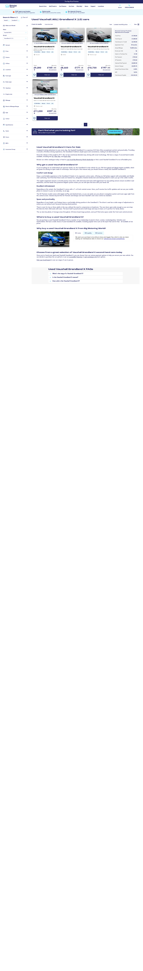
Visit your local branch (44, 260)
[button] (24, 17)
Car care (71, 6)
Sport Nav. (67, 156)
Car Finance (62, 6)
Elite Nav (57, 156)
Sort (111, 24)
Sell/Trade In (53, 6)
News (86, 6)
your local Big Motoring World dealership (80, 159)
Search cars (43, 6)
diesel (116, 168)
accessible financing (75, 257)
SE (53, 156)
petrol (109, 168)
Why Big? (79, 6)
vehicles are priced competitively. (114, 239)
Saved (120, 7)
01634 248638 (129, 7)
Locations (101, 6)
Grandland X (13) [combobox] (8, 38)
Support (93, 6)
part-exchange (89, 257)
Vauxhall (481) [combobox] (8, 32)
